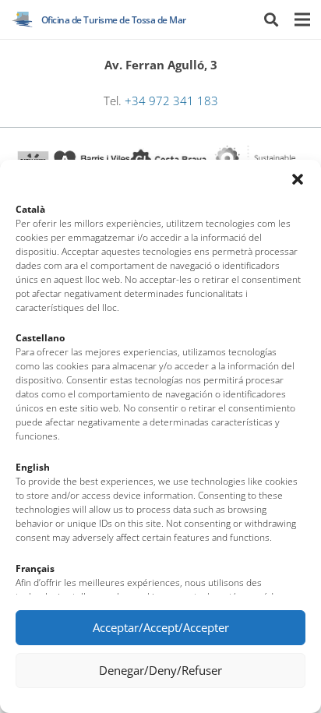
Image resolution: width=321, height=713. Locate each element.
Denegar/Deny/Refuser (160, 670)
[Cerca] (271, 19)
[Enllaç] (23, 19)
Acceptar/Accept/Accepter (161, 627)
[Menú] (302, 19)
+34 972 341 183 (171, 101)
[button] (297, 179)
